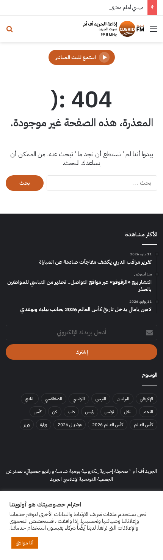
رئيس (89, 411)
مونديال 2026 (70, 424)
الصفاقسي (53, 398)
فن (54, 411)
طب (71, 411)
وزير (27, 424)
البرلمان (123, 398)
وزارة (43, 424)
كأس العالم (143, 424)
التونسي (79, 398)
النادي (29, 398)
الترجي (101, 398)
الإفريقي (146, 398)
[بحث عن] (9, 31)
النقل (128, 411)
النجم (148, 411)
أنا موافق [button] (24, 542)
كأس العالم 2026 (107, 424)
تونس (109, 411)
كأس (38, 411)
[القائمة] (153, 31)
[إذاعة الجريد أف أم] (113, 29)
